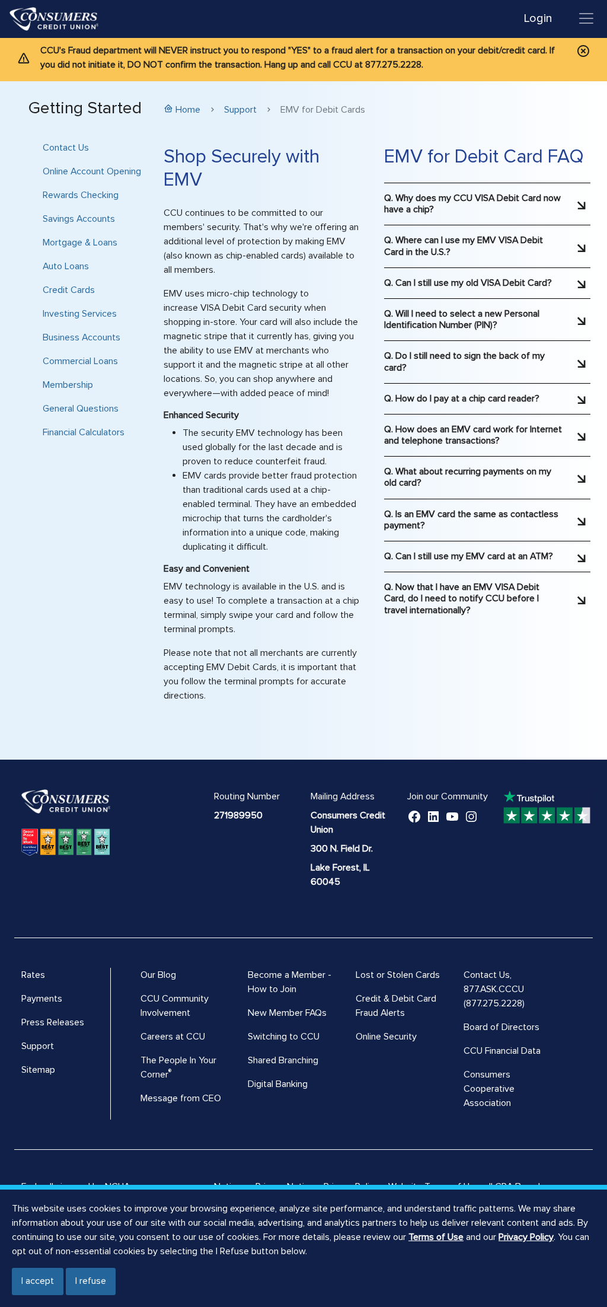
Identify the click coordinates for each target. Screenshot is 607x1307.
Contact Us (66, 148)
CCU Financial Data (502, 1051)
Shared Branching (283, 1060)
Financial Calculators (83, 432)
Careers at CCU (172, 1037)
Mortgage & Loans (80, 242)
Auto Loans (66, 266)
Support (240, 110)
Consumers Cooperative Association (489, 1089)
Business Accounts (81, 337)
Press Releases (52, 1022)
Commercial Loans (80, 361)
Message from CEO (180, 1098)
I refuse (90, 1281)
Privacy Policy (526, 1237)
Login (537, 18)
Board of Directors (501, 1027)
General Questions (81, 409)
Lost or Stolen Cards (398, 975)
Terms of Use (436, 1237)
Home (187, 110)
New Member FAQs (287, 1013)
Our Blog (158, 975)
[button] (487, 199)
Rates (33, 975)
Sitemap (38, 1070)
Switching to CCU (284, 1037)
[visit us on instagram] (471, 815)
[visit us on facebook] (414, 815)
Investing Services (80, 314)
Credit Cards (69, 290)
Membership (68, 385)
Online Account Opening (92, 171)
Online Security (386, 1037)
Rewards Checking (81, 195)
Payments (41, 999)
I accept (37, 1281)
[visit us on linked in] (433, 815)
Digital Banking (278, 1084)
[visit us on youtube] (452, 815)
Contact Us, (488, 975)
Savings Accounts (79, 219)
